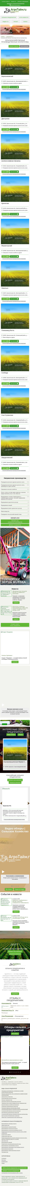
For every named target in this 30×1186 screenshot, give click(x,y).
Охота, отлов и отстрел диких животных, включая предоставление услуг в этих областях (15, 493)
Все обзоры (9, 889)
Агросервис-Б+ (6, 1003)
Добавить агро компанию (15, 780)
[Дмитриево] (15, 104)
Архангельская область (16, 5)
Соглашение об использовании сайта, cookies (12, 1172)
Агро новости (23, 17)
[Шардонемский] (15, 443)
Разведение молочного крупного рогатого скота (15, 482)
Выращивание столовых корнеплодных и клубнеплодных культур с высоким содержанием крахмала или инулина (15, 498)
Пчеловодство (5, 1152)
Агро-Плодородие (7, 1016)
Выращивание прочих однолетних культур (15, 508)
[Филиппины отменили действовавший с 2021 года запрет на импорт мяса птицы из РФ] (6, 613)
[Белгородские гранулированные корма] (15, 1047)
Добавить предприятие (15, 525)
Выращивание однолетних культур (15, 502)
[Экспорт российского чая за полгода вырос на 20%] (6, 922)
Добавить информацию (23, 1)
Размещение (5, 1161)
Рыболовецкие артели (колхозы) (9, 1098)
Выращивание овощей (15, 505)
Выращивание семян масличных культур (11, 1150)
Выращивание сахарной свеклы (9, 1126)
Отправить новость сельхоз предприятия (15, 625)
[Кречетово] (15, 189)
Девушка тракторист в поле (15, 709)
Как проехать (14, 87)
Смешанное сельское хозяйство (15, 489)
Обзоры (21, 734)
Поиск (25, 21)
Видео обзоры (11, 734)
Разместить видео (19, 889)
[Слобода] (15, 358)
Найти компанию (24, 46)
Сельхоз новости (6, 1)
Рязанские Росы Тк (8, 1010)
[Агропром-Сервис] (15, 746)
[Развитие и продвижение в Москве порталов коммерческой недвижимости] (6, 905)
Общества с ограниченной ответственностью (12, 1117)
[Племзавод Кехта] (15, 316)
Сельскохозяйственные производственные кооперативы (15, 1114)
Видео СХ (5, 21)
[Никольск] (15, 274)
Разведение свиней (6, 1134)
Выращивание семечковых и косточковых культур (13, 1147)
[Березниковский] (15, 62)
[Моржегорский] (15, 231)
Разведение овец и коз (7, 1136)
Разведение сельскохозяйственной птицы (15, 514)
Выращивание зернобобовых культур (10, 1145)
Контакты (4, 1160)
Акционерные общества (7, 1096)
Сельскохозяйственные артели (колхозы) (11, 1111)
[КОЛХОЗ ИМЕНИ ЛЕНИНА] (15, 146)
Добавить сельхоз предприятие (15, 3)
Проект (16, 21)
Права (3, 1163)
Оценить (4, 87)
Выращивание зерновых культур (9, 1123)
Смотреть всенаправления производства (15, 521)
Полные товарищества (7, 1100)
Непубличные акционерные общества (10, 1112)
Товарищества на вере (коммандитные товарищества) (14, 1103)
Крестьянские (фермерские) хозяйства (10, 1115)
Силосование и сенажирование (15, 875)
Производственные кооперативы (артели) (11, 1101)
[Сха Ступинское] (15, 401)
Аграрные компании (15, 782)
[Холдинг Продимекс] (15, 642)
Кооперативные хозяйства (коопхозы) (10, 1104)
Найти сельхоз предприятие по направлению (15, 1167)
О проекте (4, 1158)
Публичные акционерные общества (10, 1106)
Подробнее (16, 602)
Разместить (13, 1)
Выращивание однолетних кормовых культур (12, 1130)
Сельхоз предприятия (9, 17)
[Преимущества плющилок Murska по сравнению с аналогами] (6, 597)
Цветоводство (5, 1140)
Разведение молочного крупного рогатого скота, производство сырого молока (15, 485)
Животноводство (15, 511)
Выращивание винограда (7, 1148)
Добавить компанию (14, 46)
